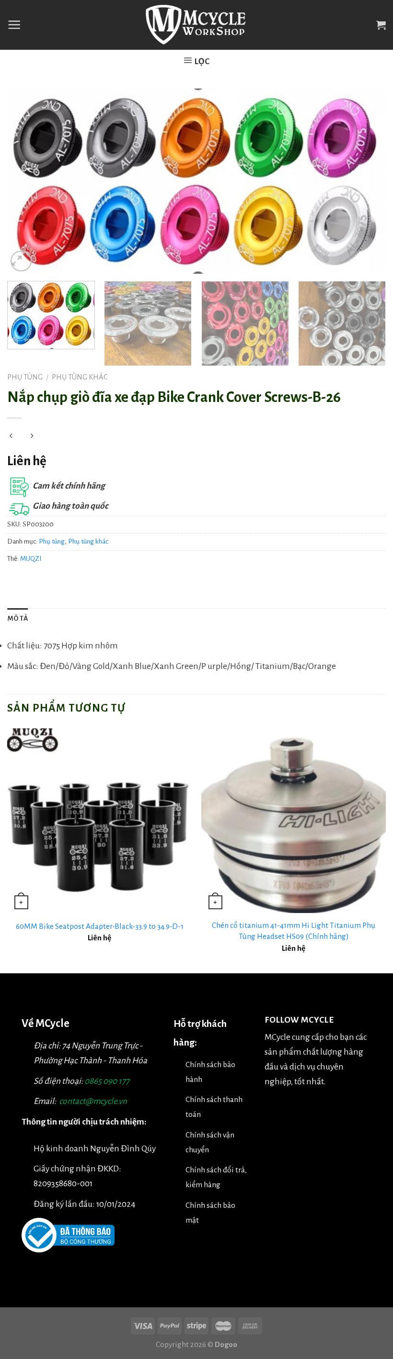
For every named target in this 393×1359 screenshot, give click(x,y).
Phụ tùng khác (80, 377)
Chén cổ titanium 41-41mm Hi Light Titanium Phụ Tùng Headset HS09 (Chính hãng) (293, 930)
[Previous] (26, 181)
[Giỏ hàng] (381, 24)
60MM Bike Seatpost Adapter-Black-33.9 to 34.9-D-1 (100, 926)
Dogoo (226, 1344)
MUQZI (30, 558)
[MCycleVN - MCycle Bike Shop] (197, 25)
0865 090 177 (106, 1081)
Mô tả (17, 618)
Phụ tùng (25, 377)
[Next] (366, 181)
